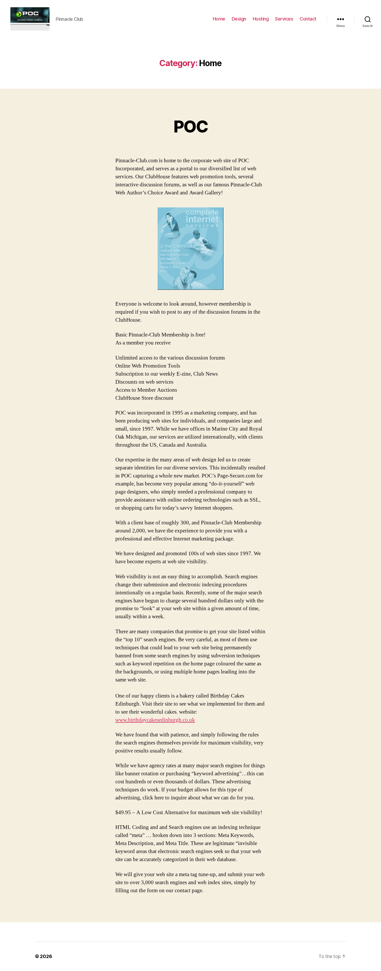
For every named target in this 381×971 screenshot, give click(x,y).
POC (190, 126)
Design (239, 19)
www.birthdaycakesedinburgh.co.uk (155, 719)
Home (219, 19)
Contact (308, 19)
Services (284, 19)
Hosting (261, 19)
